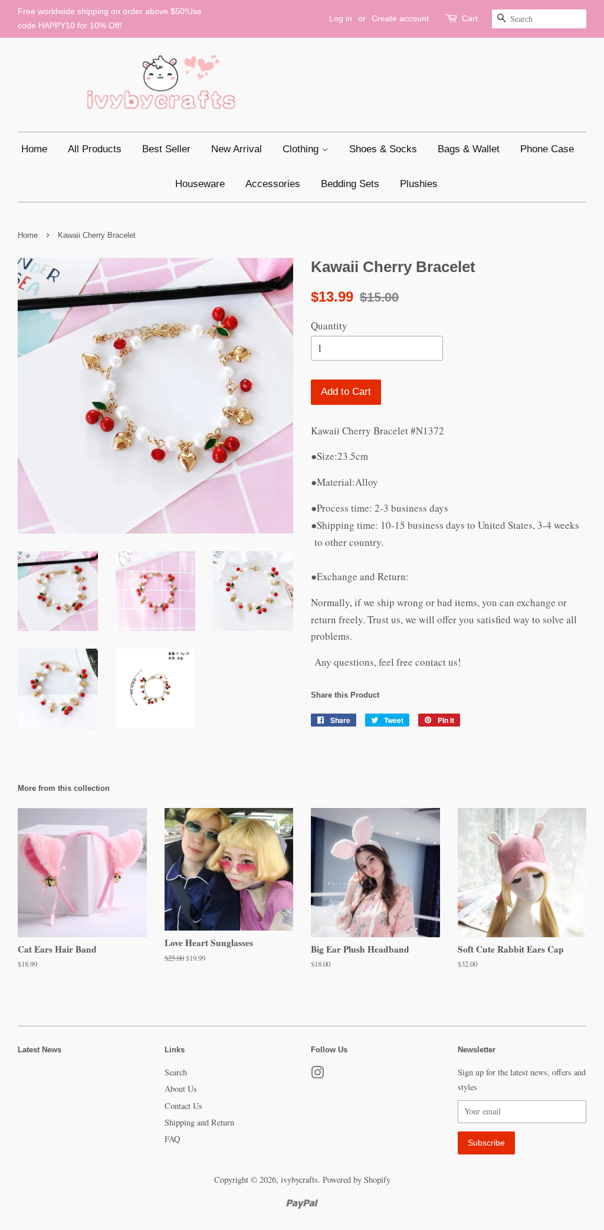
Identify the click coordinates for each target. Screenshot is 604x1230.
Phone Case (547, 149)
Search (176, 1072)
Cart (470, 18)
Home (34, 149)
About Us (181, 1088)
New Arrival (236, 149)
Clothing (302, 149)
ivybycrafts (299, 1179)
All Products (95, 149)
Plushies (419, 183)
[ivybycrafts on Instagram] (317, 1074)
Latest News (39, 1049)
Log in (340, 18)
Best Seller (166, 149)
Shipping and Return (199, 1122)
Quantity (329, 325)
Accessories (272, 183)
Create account (400, 18)
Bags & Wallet (469, 149)
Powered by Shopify (356, 1179)
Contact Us (183, 1105)
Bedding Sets (350, 183)
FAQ (172, 1138)
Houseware (200, 183)
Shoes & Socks (383, 149)
